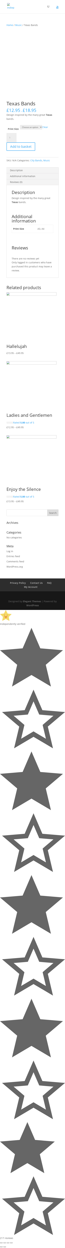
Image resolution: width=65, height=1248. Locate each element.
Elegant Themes (32, 601)
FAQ (49, 582)
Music (18, 25)
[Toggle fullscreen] (8, 1242)
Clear (45, 127)
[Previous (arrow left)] (1, 1246)
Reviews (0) (16, 182)
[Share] (4, 1242)
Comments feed (15, 561)
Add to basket (21, 146)
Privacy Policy (18, 582)
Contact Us (36, 582)
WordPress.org (14, 566)
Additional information (22, 176)
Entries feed (13, 556)
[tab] (32, 170)
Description (16, 170)
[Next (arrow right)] (4, 1246)
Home (9, 25)
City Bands (36, 160)
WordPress (32, 605)
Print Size (13, 128)
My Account (31, 586)
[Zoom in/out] (11, 1242)
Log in (9, 551)
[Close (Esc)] (1, 1242)
